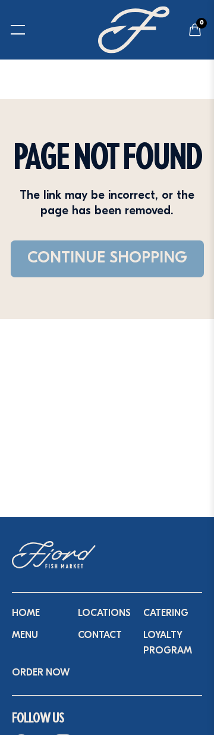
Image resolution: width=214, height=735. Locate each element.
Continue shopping (107, 259)
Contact (100, 635)
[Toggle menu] (10, 30)
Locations (104, 613)
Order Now (41, 673)
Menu (25, 635)
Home (26, 613)
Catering (165, 613)
